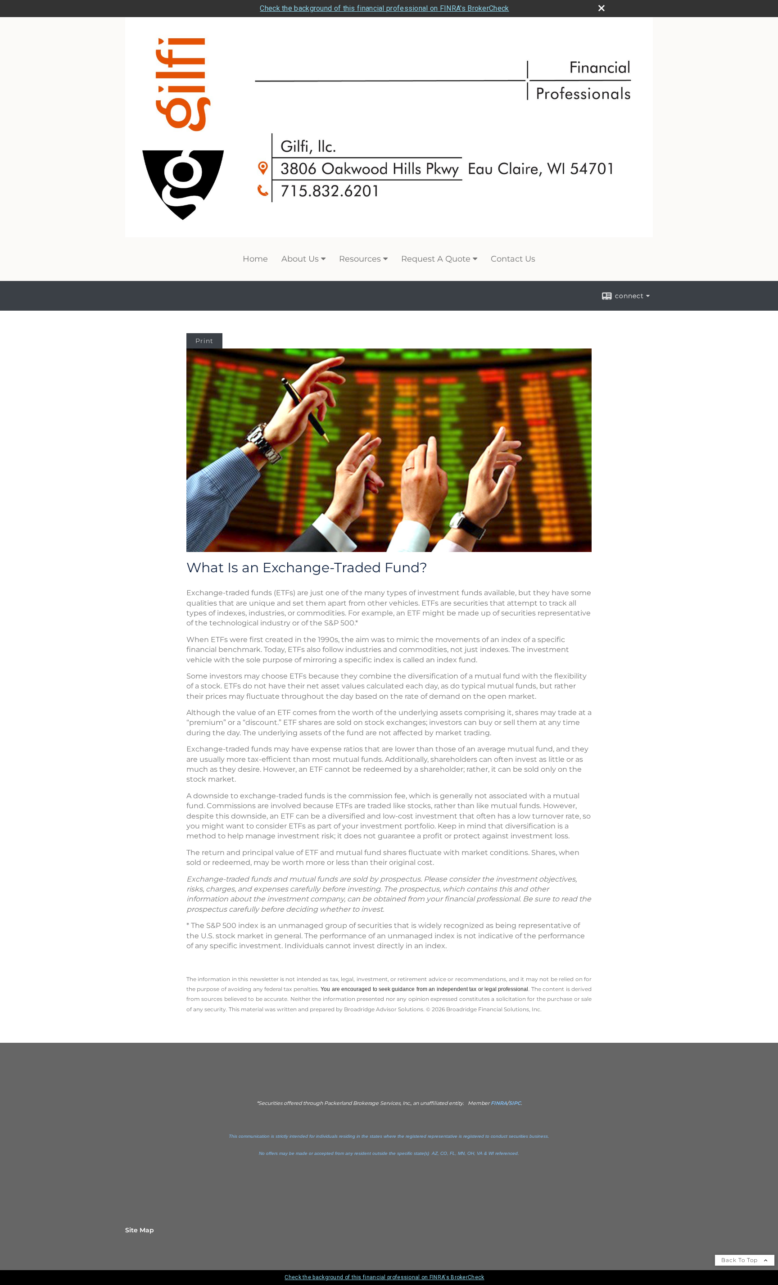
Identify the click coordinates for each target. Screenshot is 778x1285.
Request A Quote (435, 259)
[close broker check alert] (601, 8)
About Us (300, 259)
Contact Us (513, 259)
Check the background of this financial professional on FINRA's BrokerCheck (384, 8)
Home (255, 259)
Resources (360, 259)
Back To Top (740, 1260)
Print (204, 341)
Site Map (139, 1230)
